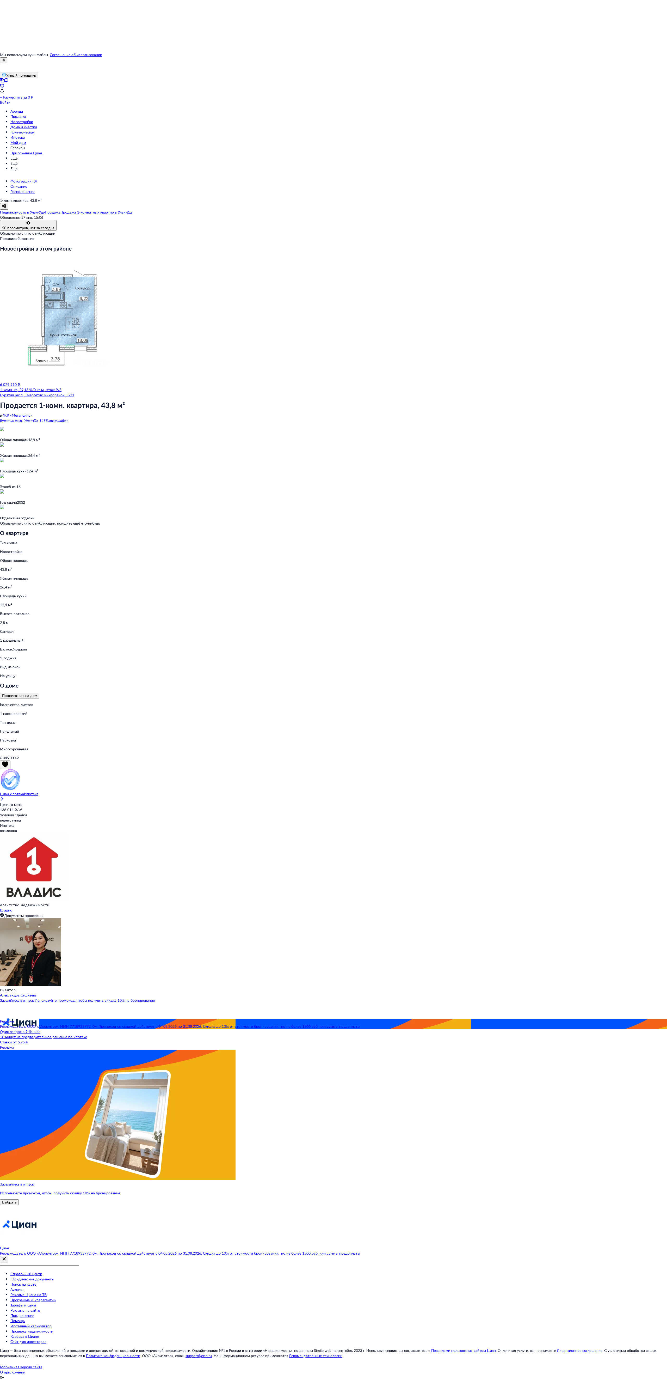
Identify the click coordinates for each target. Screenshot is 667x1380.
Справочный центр (26, 1273)
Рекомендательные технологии (315, 1355)
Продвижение (22, 1315)
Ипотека (17, 137)
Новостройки (21, 121)
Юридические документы (32, 1278)
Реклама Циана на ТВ (28, 1294)
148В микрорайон (53, 420)
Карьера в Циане (24, 1336)
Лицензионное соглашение (579, 1350)
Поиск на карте (23, 1284)
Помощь (17, 1320)
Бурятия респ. (11, 420)
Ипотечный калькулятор (31, 1325)
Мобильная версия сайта (21, 1366)
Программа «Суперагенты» (33, 1299)
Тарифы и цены (23, 1305)
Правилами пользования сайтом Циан (463, 1350)
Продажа (18, 116)
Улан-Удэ (31, 420)
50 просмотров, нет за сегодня (28, 227)
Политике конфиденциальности (113, 1355)
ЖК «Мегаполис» (17, 415)
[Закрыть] (3, 60)
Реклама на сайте (25, 1310)
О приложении (12, 1372)
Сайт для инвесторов (28, 1341)
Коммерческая (22, 132)
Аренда (16, 111)
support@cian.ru (199, 1355)
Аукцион (17, 1289)
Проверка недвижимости (31, 1331)
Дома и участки (23, 126)
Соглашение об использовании (76, 54)
